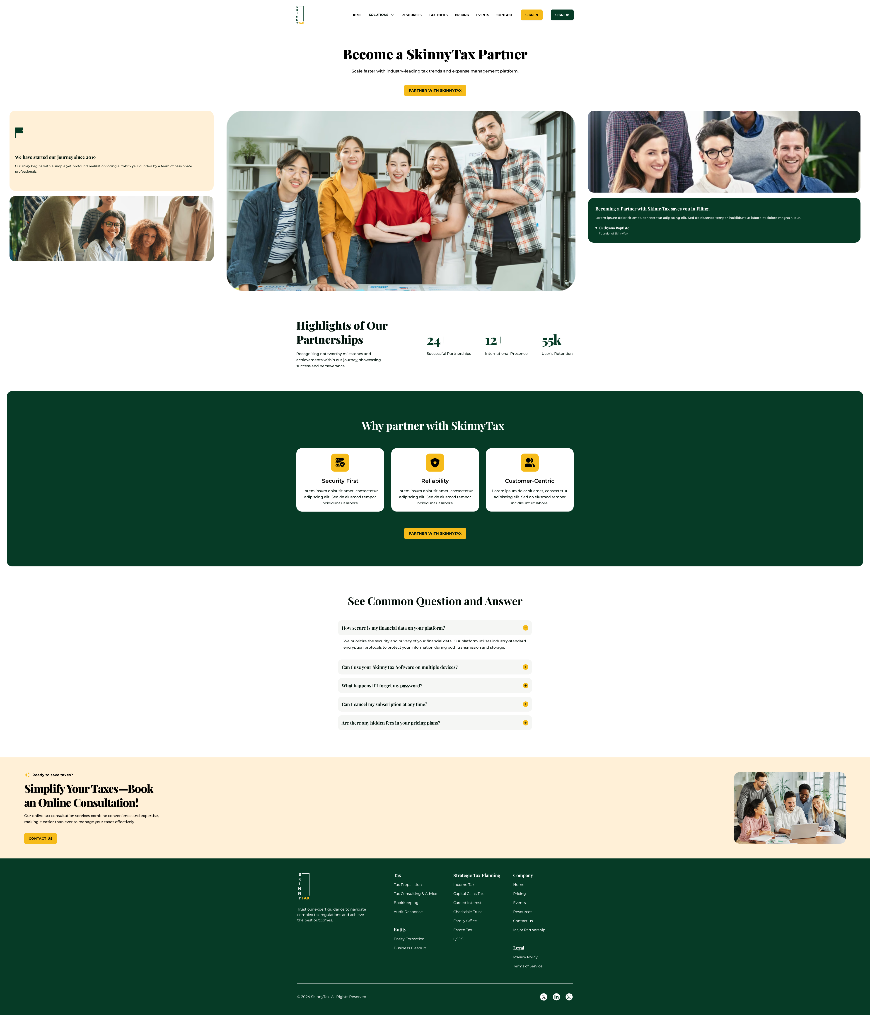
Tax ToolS (438, 15)
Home (518, 884)
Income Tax (463, 884)
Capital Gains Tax (468, 894)
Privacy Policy (525, 957)
